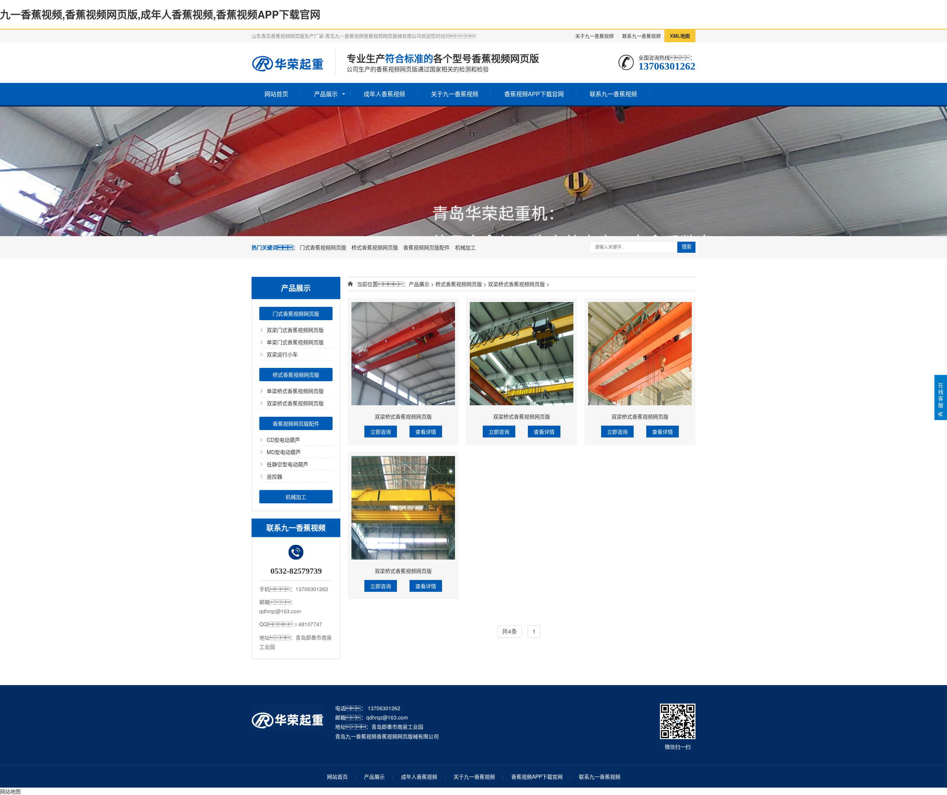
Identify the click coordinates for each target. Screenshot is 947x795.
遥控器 (274, 476)
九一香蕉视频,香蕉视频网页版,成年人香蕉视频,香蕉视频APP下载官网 (160, 14)
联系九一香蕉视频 (641, 35)
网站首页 (276, 94)
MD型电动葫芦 (284, 452)
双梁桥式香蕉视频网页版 (295, 403)
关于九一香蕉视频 (594, 35)
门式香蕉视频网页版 (323, 247)
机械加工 (465, 247)
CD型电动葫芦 (283, 439)
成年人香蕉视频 (384, 94)
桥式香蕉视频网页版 (374, 247)
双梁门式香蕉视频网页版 (295, 329)
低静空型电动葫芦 (287, 464)
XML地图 (680, 35)
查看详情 (425, 431)
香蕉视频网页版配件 (426, 247)
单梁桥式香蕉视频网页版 (295, 391)
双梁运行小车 (282, 354)
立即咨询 (380, 431)
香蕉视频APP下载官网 (534, 94)
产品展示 (326, 94)
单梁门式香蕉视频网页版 (295, 342)
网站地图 (10, 791)
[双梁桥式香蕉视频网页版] (403, 354)
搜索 (686, 246)
